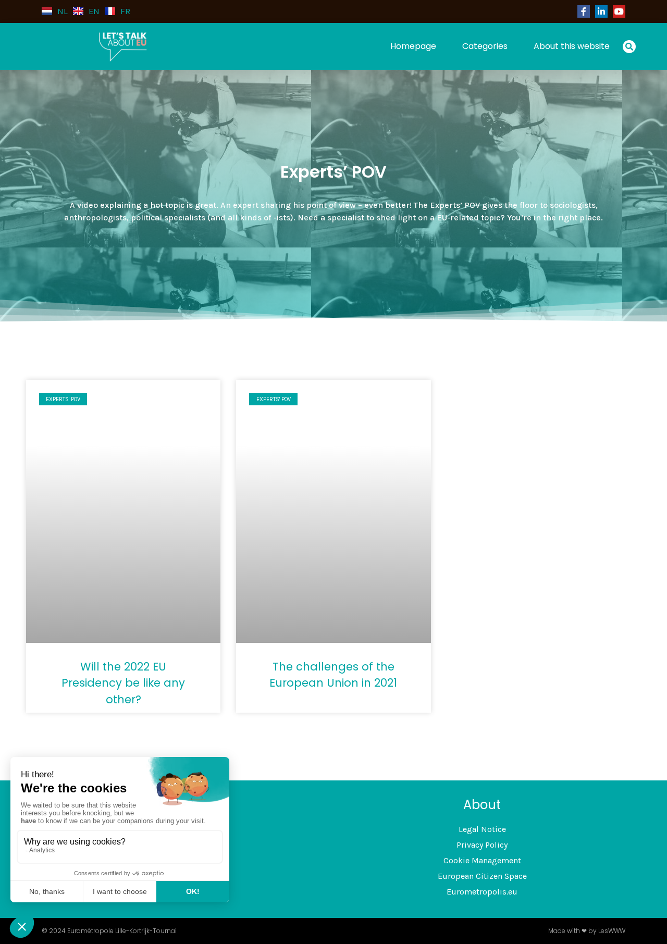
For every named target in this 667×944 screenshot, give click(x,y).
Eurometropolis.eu (482, 892)
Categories (485, 46)
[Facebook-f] (583, 11)
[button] (629, 46)
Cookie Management (482, 860)
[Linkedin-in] (601, 11)
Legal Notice (482, 829)
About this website (572, 46)
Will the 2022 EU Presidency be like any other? (123, 683)
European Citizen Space (482, 876)
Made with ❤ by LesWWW (586, 930)
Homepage (413, 46)
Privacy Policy (482, 845)
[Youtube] (619, 11)
